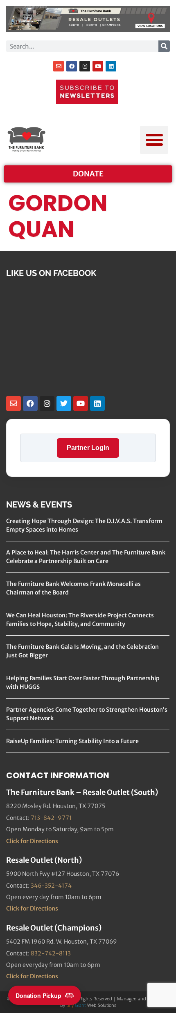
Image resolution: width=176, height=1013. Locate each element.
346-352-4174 (51, 885)
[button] (154, 140)
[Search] (164, 46)
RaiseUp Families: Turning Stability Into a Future (72, 741)
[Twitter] (63, 403)
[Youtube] (98, 66)
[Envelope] (58, 66)
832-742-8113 (51, 953)
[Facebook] (71, 66)
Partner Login (88, 447)
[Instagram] (84, 66)
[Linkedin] (111, 66)
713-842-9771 (51, 818)
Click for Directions (32, 841)
